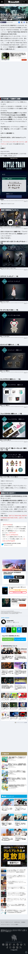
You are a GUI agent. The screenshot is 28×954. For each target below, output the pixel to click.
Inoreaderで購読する (20, 639)
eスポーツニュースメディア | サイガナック (14, 942)
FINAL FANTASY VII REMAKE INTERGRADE (12, 573)
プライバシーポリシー (6, 924)
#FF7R (11, 532)
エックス (8, 631)
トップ (3, 922)
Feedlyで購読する (8, 639)
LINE (14, 631)
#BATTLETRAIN (8, 524)
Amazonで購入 (18, 590)
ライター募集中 (15, 924)
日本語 (23, 1)
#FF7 (14, 532)
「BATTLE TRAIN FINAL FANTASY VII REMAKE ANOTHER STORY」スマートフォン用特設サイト (16, 201)
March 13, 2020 (8, 545)
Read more (22, 605)
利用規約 (23, 922)
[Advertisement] (14, 81)
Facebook (3, 631)
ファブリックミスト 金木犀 (21, 722)
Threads (24, 631)
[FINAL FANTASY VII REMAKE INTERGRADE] (14, 565)
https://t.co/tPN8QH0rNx (12, 534)
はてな (19, 630)
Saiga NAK (14, 2)
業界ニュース (3, 22)
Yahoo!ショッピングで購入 (18, 592)
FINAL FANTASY (5, 617)
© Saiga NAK (14, 950)
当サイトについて (9, 922)
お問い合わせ (17, 922)
